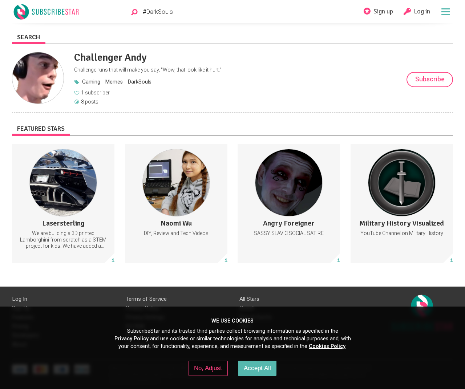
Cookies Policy (327, 346)
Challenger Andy (110, 57)
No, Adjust (208, 368)
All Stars (249, 299)
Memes (114, 82)
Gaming (91, 82)
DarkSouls (139, 82)
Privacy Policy (131, 338)
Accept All (257, 368)
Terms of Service (146, 299)
